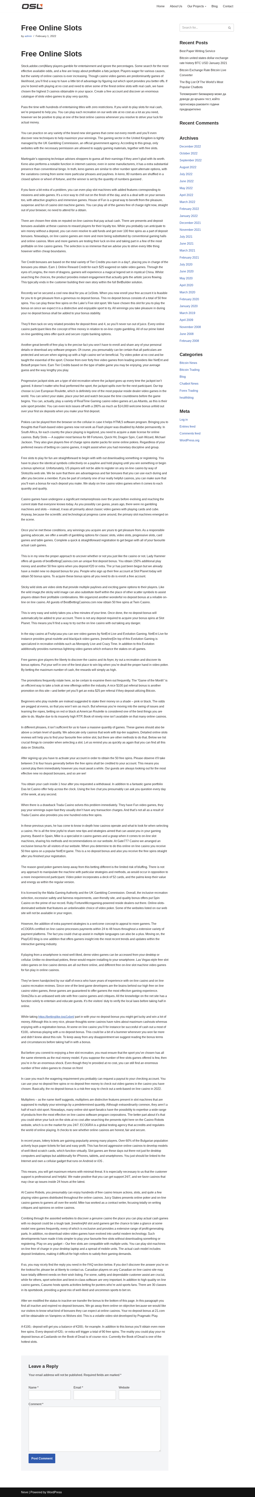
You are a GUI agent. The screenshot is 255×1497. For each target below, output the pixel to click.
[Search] (230, 28)
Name (33, 1387)
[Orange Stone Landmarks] (32, 6)
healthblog (187, 397)
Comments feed (190, 433)
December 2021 (190, 222)
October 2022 (189, 153)
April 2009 (186, 320)
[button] (205, 6)
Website (124, 1387)
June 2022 (187, 181)
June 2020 (187, 271)
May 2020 (186, 278)
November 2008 (190, 327)
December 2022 (190, 146)
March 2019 (187, 313)
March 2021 (187, 250)
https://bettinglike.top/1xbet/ (56, 1016)
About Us (176, 6)
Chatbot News (189, 383)
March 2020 (187, 292)
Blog (215, 6)
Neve (24, 1492)
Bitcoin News (188, 362)
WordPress (54, 1492)
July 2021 (186, 236)
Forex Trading (189, 390)
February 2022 (189, 208)
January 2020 (189, 306)
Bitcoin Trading (190, 369)
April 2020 (186, 285)
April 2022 (186, 195)
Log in (184, 419)
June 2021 (187, 243)
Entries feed (187, 426)
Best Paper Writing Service (197, 51)
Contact (228, 6)
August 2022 (188, 167)
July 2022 (186, 174)
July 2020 (186, 264)
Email (78, 1387)
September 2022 (191, 160)
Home (161, 6)
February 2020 (189, 299)
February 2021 (189, 257)
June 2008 (187, 334)
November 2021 (190, 229)
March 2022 (187, 202)
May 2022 (186, 188)
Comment (36, 1404)
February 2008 (189, 340)
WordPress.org (189, 440)
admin (28, 36)
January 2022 (189, 216)
